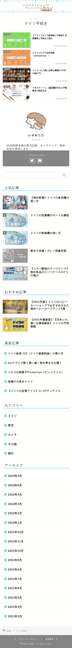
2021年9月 (15, 560)
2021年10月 (16, 550)
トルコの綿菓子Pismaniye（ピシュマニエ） (36, 372)
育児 (11, 425)
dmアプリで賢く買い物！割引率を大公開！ (35, 363)
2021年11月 (16, 541)
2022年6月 (15, 485)
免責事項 (49, 639)
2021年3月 (15, 616)
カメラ (12, 434)
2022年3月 (15, 504)
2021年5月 (15, 597)
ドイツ (12, 415)
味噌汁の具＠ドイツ (20, 381)
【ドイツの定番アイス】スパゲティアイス (34, 391)
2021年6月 (15, 588)
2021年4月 (15, 606)
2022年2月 (15, 513)
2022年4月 (15, 494)
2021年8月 (15, 569)
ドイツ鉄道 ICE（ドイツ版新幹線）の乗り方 (36, 353)
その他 (12, 444)
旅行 (11, 453)
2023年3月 (15, 475)
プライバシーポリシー (29, 639)
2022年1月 (15, 522)
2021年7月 (15, 578)
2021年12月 (16, 532)
